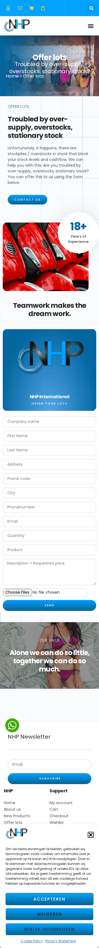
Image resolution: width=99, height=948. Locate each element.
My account (61, 802)
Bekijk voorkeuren (49, 929)
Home (12, 76)
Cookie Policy (32, 941)
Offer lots (13, 822)
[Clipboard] (43, 8)
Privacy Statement (60, 941)
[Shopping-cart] (31, 8)
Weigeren (49, 914)
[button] (91, 835)
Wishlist (57, 822)
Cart (54, 809)
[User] (8, 8)
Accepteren (49, 899)
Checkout (59, 816)
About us (12, 809)
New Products (17, 816)
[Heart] (19, 8)
